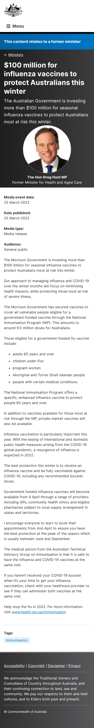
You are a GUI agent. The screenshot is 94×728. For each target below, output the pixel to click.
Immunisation (17, 640)
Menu (17, 26)
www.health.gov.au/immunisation (39, 612)
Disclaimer (56, 666)
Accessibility (14, 666)
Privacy (74, 666)
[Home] (14, 11)
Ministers (15, 54)
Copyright (36, 666)
